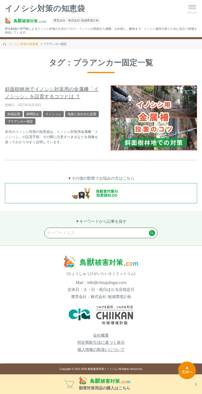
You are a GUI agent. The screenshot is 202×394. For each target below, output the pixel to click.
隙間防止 (32, 114)
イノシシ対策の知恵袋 (45, 8)
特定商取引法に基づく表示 (101, 342)
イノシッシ (53, 114)
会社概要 (101, 335)
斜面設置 (13, 114)
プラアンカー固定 (20, 121)
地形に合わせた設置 (81, 114)
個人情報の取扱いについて (101, 349)
